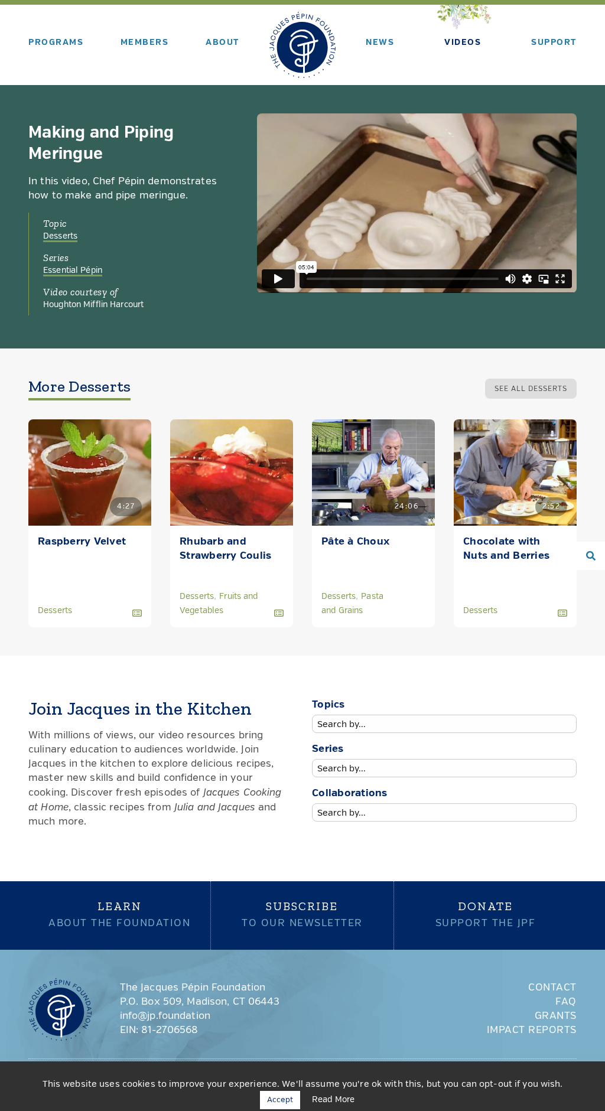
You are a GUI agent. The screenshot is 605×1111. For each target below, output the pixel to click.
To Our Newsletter (302, 913)
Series (328, 749)
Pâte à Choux (355, 542)
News (380, 42)
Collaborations (350, 794)
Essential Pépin (72, 270)
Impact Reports (532, 1030)
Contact (552, 988)
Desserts (60, 236)
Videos (462, 42)
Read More (333, 1100)
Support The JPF (485, 913)
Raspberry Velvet (82, 542)
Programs (55, 42)
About (222, 42)
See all (531, 389)
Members (145, 42)
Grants (556, 1016)
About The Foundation (119, 913)
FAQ (566, 1002)
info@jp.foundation (165, 1016)
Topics (328, 705)
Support (554, 42)
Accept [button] (280, 1100)
